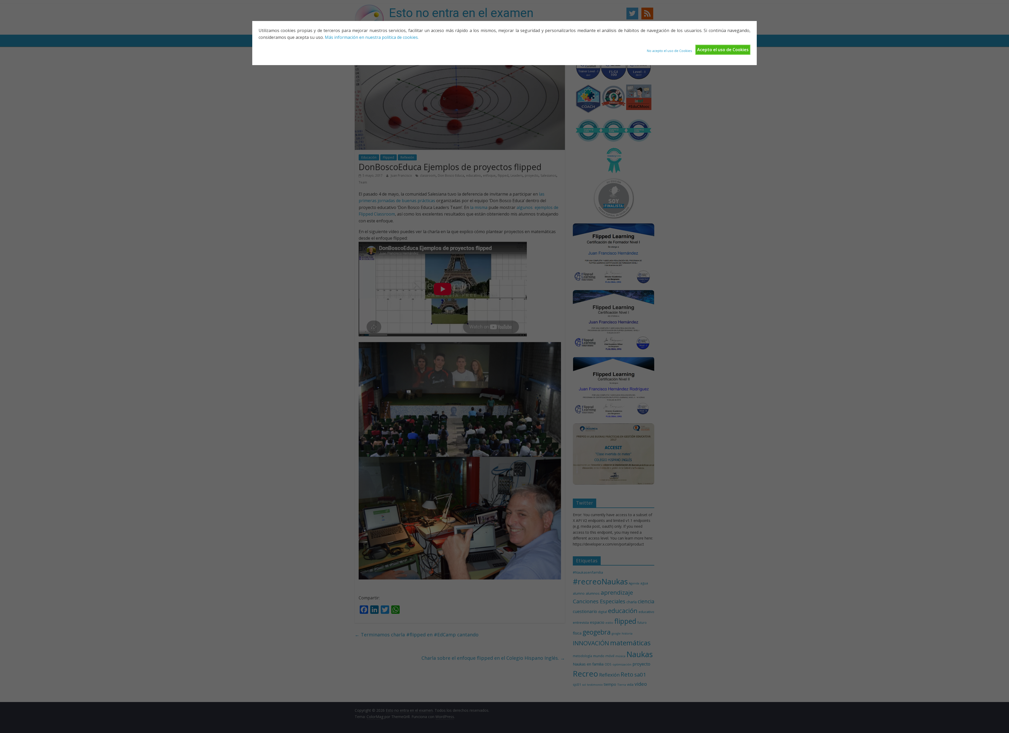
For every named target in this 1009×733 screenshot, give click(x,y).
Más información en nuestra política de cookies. (372, 37)
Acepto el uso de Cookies (723, 50)
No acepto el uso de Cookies (669, 50)
